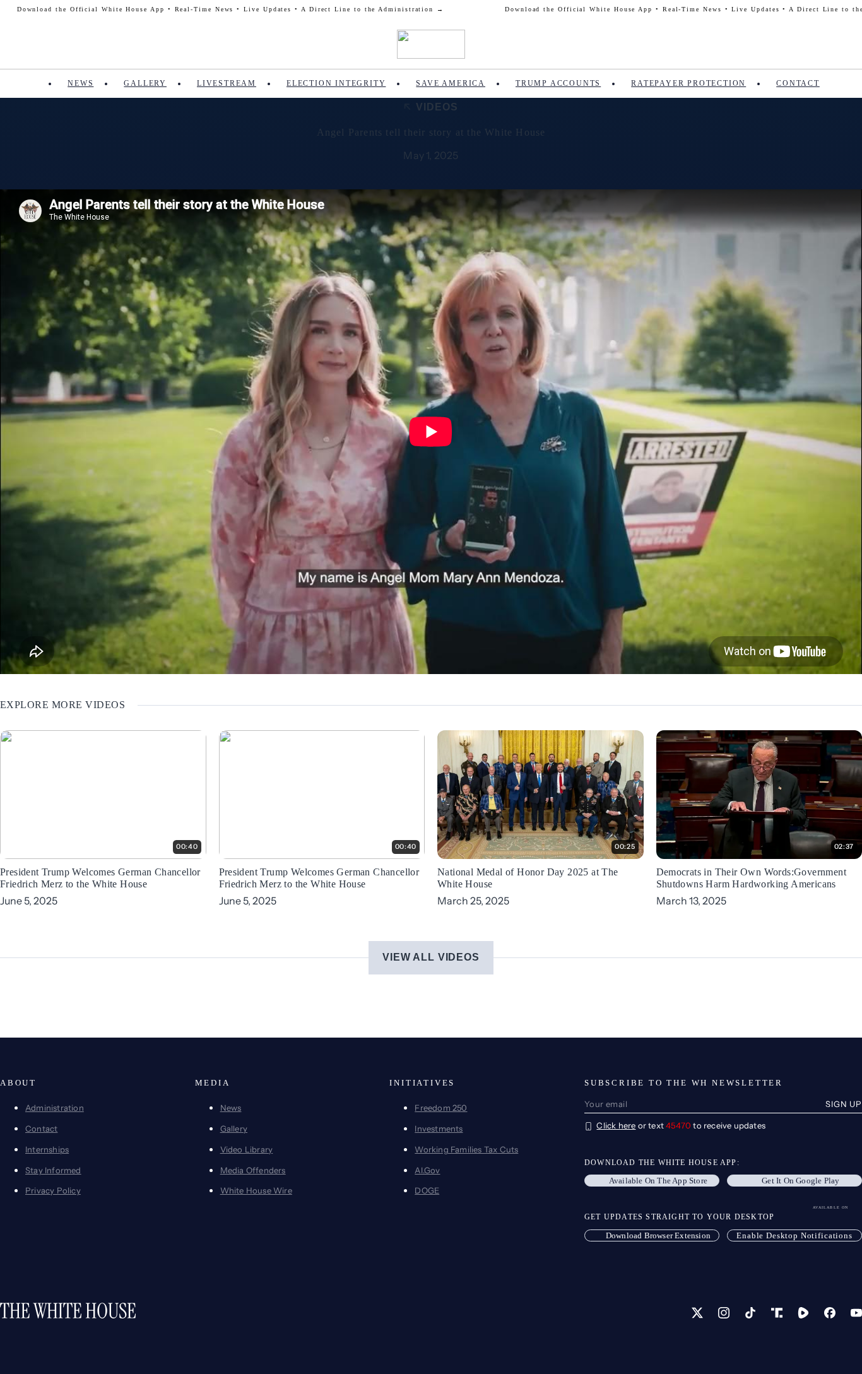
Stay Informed (53, 1170)
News (80, 83)
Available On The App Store (658, 1180)
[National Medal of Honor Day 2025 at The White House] (540, 793)
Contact (798, 83)
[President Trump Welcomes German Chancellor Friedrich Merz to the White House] (103, 793)
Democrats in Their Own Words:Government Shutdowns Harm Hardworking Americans (751, 878)
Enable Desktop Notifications (794, 1235)
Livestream (226, 83)
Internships (47, 1149)
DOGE (427, 1190)
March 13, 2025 (691, 900)
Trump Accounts (558, 83)
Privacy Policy (53, 1190)
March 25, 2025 (473, 900)
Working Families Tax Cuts (466, 1149)
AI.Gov (427, 1170)
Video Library (246, 1149)
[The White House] (431, 44)
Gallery (145, 83)
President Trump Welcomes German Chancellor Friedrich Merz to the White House (100, 878)
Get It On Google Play (800, 1180)
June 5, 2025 (28, 900)
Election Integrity (336, 83)
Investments (439, 1128)
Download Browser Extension (658, 1235)
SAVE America (450, 83)
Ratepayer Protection (688, 83)
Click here (615, 1125)
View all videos (431, 957)
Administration (54, 1108)
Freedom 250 (441, 1108)
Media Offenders (253, 1170)
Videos (437, 107)
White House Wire (256, 1190)
